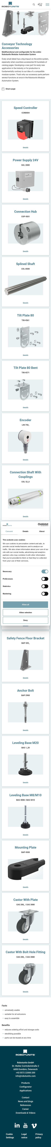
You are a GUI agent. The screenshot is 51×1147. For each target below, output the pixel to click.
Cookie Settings (10, 1136)
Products (25, 1083)
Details (25, 148)
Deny (25, 620)
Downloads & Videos (25, 1113)
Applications (26, 1090)
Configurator (26, 1086)
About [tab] (41, 531)
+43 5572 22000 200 (25, 1072)
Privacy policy (39, 1136)
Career (25, 1109)
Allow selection (25, 612)
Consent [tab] (9, 531)
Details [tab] (25, 531)
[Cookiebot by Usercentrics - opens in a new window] (38, 524)
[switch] (45, 579)
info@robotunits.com (26, 1076)
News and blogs (25, 1101)
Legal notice (24, 1136)
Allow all (25, 605)
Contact (25, 1097)
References (25, 1105)
